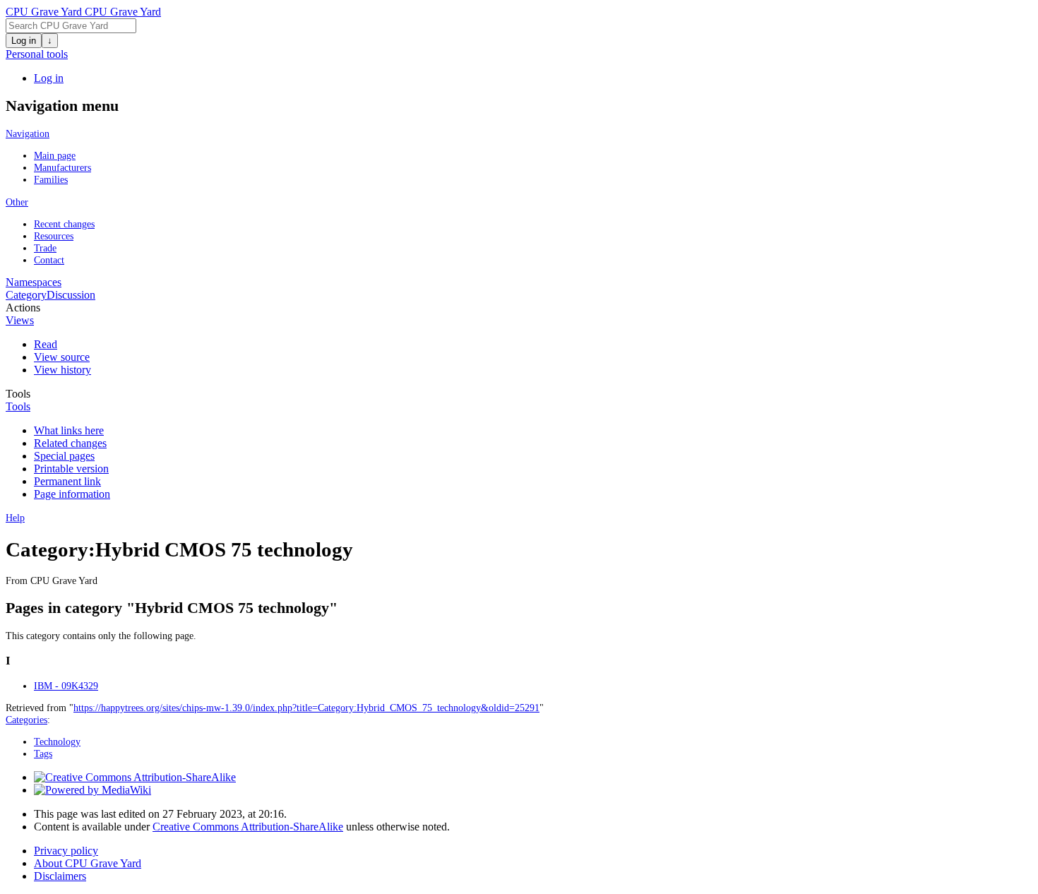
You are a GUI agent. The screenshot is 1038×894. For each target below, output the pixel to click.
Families (51, 179)
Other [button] (17, 202)
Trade (45, 248)
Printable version (71, 469)
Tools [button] (18, 394)
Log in (23, 40)
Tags (43, 753)
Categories (26, 719)
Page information (72, 494)
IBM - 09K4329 (66, 685)
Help (15, 517)
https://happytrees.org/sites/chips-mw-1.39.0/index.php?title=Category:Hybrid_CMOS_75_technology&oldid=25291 (306, 707)
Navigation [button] (27, 133)
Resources (53, 236)
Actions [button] (23, 308)
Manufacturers (62, 167)
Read (45, 344)
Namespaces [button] (33, 282)
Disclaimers (60, 876)
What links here (69, 430)
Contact (49, 260)
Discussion (71, 295)
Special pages (64, 456)
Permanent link (67, 481)
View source (62, 357)
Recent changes (64, 224)
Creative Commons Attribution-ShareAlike (248, 827)
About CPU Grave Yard (87, 863)
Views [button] (20, 320)
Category (26, 295)
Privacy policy (66, 851)
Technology (57, 741)
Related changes (70, 443)
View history (62, 370)
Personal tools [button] (37, 54)
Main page (55, 155)
